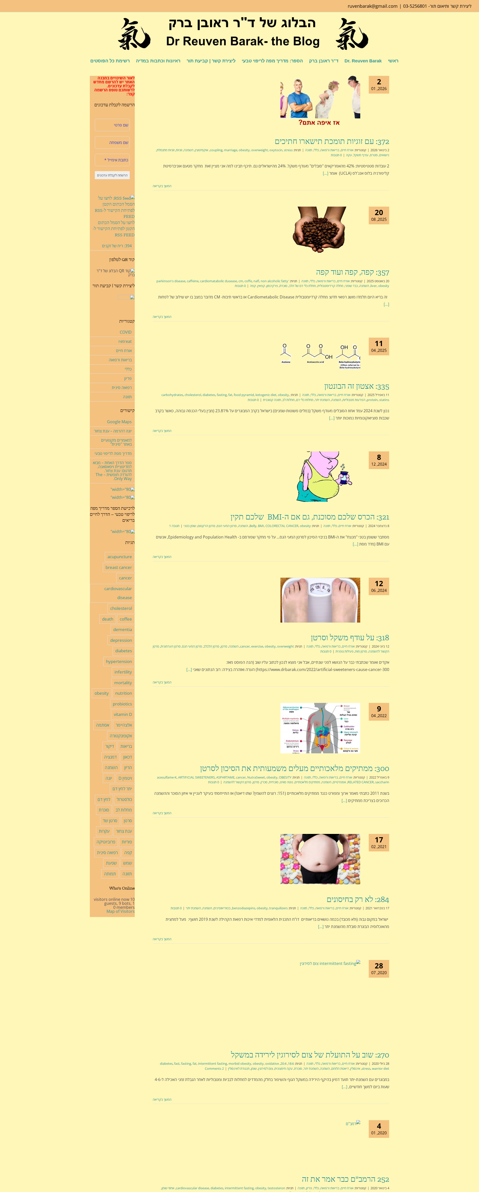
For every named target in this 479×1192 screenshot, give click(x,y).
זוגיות (179, 150)
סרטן (224, 646)
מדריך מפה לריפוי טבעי (113, 453)
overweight (259, 150)
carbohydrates (172, 395)
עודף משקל (361, 155)
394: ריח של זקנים (117, 246)
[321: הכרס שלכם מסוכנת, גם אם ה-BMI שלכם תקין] (320, 476)
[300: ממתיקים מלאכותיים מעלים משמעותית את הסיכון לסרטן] (320, 728)
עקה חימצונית (283, 1068)
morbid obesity (240, 1063)
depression (121, 640)
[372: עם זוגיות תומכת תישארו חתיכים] (320, 101)
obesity (244, 150)
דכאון (127, 757)
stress (288, 150)
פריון (309, 1188)
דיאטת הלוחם (340, 1068)
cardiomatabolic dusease (218, 281)
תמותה (110, 874)
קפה (253, 285)
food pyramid (244, 395)
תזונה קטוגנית (272, 399)
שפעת (111, 863)
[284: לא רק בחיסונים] (320, 859)
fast (177, 1063)
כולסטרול (124, 799)
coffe (248, 281)
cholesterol (193, 395)
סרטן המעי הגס (227, 526)
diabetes (209, 395)
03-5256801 (415, 6)
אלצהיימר (124, 725)
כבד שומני (351, 285)
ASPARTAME (225, 777)
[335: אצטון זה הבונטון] (320, 354)
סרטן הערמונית (171, 646)
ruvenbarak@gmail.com (373, 6)
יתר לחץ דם (122, 789)
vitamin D (123, 714)
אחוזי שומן (168, 1188)
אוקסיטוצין (201, 150)
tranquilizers (278, 908)
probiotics (122, 704)
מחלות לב (288, 399)
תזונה (308, 150)
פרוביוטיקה (106, 842)
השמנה (188, 150)
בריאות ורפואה (329, 150)
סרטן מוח (361, 651)
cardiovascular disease (192, 1188)
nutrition (123, 693)
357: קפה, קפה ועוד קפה (352, 272)
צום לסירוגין (265, 1068)
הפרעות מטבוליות (354, 399)
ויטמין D (125, 778)
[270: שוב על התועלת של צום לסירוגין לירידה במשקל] (320, 1000)
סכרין (264, 782)
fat (230, 395)
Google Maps (119, 421)
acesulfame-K (167, 777)
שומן (254, 1068)
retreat (125, 341)
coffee (126, 619)
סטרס (374, 155)
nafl (256, 281)
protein (372, 399)
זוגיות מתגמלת (165, 150)
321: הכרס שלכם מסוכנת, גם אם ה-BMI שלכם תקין (310, 517)
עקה (349, 155)
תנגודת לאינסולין (238, 1068)
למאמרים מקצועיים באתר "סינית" (116, 442)
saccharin (382, 782)
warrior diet (380, 1068)
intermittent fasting (212, 1063)
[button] (82, 61)
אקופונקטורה (121, 736)
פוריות (127, 842)
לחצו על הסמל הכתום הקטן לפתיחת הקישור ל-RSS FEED (114, 229)
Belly (252, 526)
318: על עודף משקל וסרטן (350, 637)
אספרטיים (339, 782)
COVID (126, 332)
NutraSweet (256, 777)
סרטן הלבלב (211, 646)
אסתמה (102, 725)
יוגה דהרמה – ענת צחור (113, 431)
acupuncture (120, 556)
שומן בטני (190, 526)
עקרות (104, 831)
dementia (122, 629)
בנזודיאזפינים (222, 908)
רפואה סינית (122, 388)
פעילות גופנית (345, 651)
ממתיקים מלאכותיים (307, 782)
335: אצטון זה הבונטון (356, 386)
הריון (128, 767)
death (107, 619)
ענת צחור (124, 831)
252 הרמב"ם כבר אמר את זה (345, 1179)
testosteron (276, 1188)
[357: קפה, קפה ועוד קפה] (320, 232)
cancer (245, 646)
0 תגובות (336, 155)
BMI (261, 526)
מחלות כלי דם (304, 399)
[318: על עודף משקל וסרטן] (320, 600)
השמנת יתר (322, 399)
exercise (257, 646)
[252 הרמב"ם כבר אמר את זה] (320, 1142)
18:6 (291, 1063)
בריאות (126, 746)
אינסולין (355, 1068)
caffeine (193, 281)
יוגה (109, 778)
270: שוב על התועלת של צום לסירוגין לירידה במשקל (310, 1055)
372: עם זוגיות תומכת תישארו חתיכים (332, 141)
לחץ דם (104, 799)
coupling (216, 150)
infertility (123, 672)
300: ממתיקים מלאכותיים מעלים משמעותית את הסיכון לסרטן (294, 768)
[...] (325, 173)
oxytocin (275, 150)
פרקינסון (272, 285)
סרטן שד (110, 820)
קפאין (261, 285)
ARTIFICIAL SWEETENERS (196, 777)
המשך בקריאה (162, 186)
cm (241, 281)
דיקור (109, 746)
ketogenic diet (265, 395)
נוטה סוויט (286, 782)
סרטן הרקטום (206, 526)
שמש (127, 863)
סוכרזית (273, 782)
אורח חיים (347, 150)
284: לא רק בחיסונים (358, 899)
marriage (230, 150)
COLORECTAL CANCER (281, 526)
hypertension (119, 661)
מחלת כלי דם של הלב (302, 285)
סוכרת (283, 285)
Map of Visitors (121, 911)
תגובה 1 (174, 526)
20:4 (283, 1063)
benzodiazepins (243, 908)
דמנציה (110, 757)
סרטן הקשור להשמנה (237, 782)
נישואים (384, 155)
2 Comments (214, 1068)
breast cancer (119, 567)
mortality (123, 682)
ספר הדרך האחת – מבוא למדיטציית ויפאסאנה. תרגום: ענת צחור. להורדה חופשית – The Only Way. (112, 470)
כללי (316, 150)
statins (384, 399)
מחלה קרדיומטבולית (330, 285)
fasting (222, 395)
